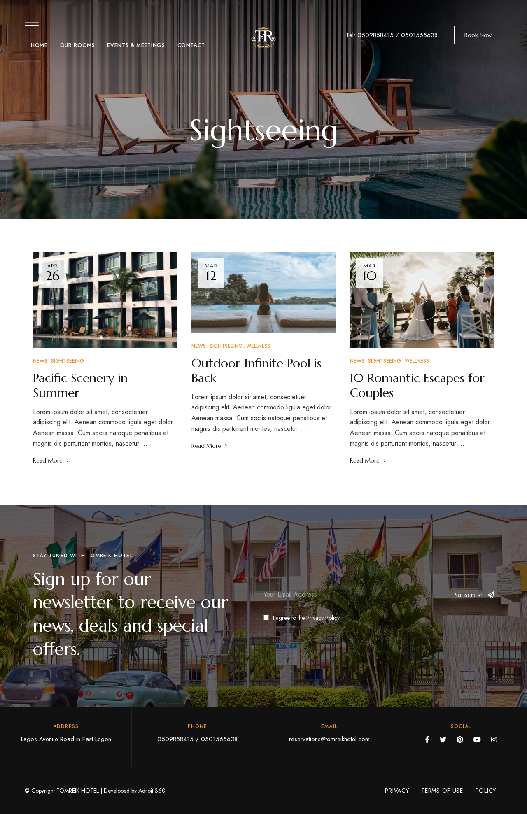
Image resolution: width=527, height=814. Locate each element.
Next (163, 300)
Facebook (427, 739)
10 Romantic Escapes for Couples (417, 385)
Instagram (494, 739)
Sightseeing (67, 361)
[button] (478, 35)
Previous (46, 300)
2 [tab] (108, 337)
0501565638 (419, 35)
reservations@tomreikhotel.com (329, 739)
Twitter (443, 739)
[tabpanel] (105, 300)
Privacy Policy (323, 618)
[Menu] (32, 22)
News (40, 361)
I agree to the (306, 618)
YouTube (477, 739)
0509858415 (375, 35)
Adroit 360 (152, 790)
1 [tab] (101, 337)
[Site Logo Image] (263, 38)
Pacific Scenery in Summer (80, 385)
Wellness (258, 346)
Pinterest (460, 739)
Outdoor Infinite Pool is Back (256, 371)
